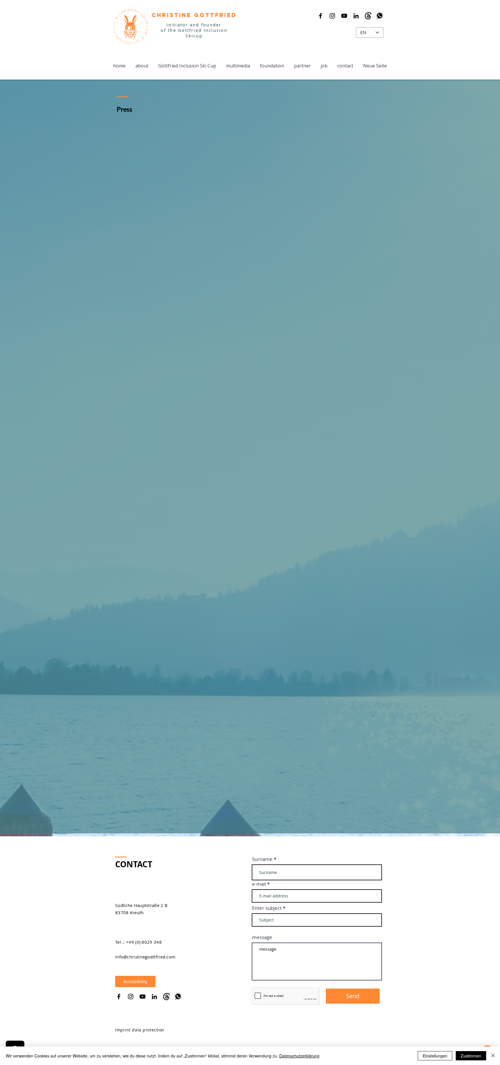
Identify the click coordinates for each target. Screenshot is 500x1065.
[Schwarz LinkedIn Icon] (356, 15)
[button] (187, 66)
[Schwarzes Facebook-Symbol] (320, 15)
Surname (262, 859)
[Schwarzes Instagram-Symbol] (332, 15)
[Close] (493, 1055)
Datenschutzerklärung (299, 1056)
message (262, 937)
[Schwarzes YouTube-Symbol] (344, 15)
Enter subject (267, 907)
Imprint (123, 1030)
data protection (148, 1030)
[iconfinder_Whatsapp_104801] (379, 15)
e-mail (259, 883)
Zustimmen (471, 1056)
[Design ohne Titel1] (368, 15)
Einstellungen (435, 1056)
